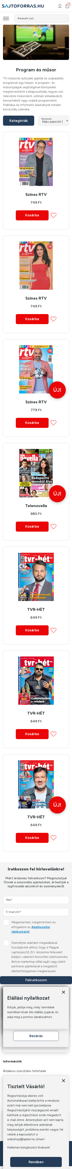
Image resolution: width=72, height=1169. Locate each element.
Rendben (36, 1162)
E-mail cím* (13, 912)
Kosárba (32, 215)
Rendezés (46, 118)
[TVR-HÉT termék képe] (36, 577)
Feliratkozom (36, 980)
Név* (9, 900)
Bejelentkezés (60, 6)
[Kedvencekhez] (53, 215)
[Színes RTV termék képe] (36, 162)
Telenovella (36, 505)
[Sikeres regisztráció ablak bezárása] (63, 1080)
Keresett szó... (26, 18)
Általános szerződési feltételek (24, 1071)
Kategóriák (18, 120)
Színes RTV (36, 194)
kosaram (68, 4)
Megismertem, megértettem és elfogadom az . (33, 927)
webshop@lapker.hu (21, 1139)
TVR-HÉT (36, 609)
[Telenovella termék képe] (36, 473)
